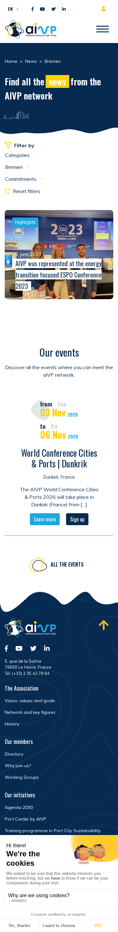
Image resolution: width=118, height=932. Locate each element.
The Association (21, 688)
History (12, 724)
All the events (67, 564)
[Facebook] (32, 9)
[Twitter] (53, 9)
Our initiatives (20, 795)
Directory (14, 754)
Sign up (77, 519)
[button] (11, 8)
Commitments (21, 179)
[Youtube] (42, 9)
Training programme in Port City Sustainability (53, 830)
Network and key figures (30, 712)
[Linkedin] (64, 9)
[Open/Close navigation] (102, 29)
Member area (104, 8)
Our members (19, 741)
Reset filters (26, 191)
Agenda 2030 (19, 807)
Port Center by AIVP (25, 819)
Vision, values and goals (30, 700)
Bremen (14, 167)
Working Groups (22, 777)
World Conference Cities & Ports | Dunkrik (59, 458)
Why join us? (18, 765)
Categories (18, 155)
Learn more (45, 519)
